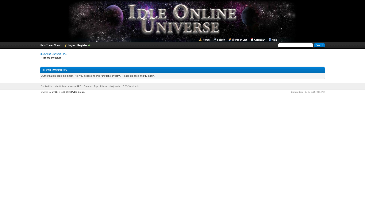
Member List (239, 39)
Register (82, 45)
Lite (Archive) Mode (110, 86)
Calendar (259, 39)
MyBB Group (77, 92)
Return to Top (91, 86)
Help (274, 39)
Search (221, 39)
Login (71, 45)
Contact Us (46, 86)
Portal (206, 39)
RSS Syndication (131, 86)
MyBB (55, 92)
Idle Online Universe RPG (53, 54)
